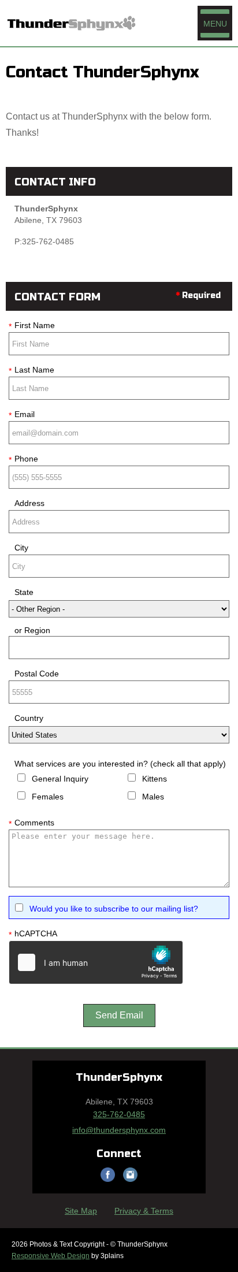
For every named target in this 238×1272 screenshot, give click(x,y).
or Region (32, 630)
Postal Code (36, 673)
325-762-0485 (119, 1114)
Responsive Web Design (51, 1256)
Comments (31, 823)
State (24, 592)
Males (153, 796)
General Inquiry (60, 778)
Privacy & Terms (143, 1210)
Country (28, 718)
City (21, 547)
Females (48, 796)
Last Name (31, 370)
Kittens (154, 778)
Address (29, 503)
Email (22, 415)
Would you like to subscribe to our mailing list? (113, 908)
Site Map (81, 1210)
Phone (23, 459)
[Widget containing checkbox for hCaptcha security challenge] (96, 962)
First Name (32, 326)
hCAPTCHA (33, 934)
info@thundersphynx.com (119, 1130)
